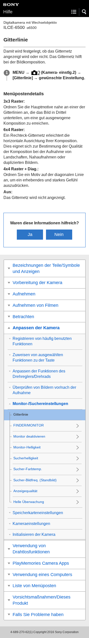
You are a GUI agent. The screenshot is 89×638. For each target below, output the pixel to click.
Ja (30, 234)
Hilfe (8, 11)
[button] (84, 11)
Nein (59, 234)
